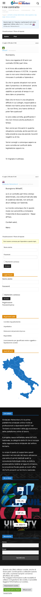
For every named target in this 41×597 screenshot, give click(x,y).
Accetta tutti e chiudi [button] (12, 590)
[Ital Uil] (20, 501)
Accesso (7, 266)
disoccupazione (29, 15)
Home (4, 10)
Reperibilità (8, 336)
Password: (7, 254)
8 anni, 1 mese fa (24, 24)
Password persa (8, 305)
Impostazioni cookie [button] (11, 586)
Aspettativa (8, 326)
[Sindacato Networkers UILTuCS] (20, 2)
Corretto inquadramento (12, 322)
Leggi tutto (7, 593)
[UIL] (20, 489)
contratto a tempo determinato (16, 15)
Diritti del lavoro (14, 10)
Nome (4, 542)
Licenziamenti (25, 10)
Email (4, 549)
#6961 (37, 43)
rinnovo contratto (10, 17)
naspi (3, 17)
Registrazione (7, 302)
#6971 (37, 176)
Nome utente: (8, 247)
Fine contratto (10, 7)
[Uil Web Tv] (20, 525)
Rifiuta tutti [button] (27, 590)
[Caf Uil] (20, 513)
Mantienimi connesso (12, 262)
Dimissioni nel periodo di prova (14, 331)
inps (35, 15)
